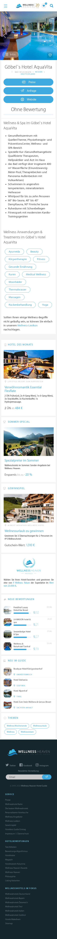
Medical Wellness (36, 274)
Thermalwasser (17, 289)
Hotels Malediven (13, 919)
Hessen (39, 72)
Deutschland (28, 74)
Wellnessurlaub (40, 726)
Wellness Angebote (13, 816)
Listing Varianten (12, 880)
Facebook (27, 765)
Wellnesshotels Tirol (13, 906)
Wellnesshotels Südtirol (15, 915)
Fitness (41, 259)
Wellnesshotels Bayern (15, 898)
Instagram (43, 765)
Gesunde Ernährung (20, 266)
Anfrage (31, 91)
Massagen (15, 297)
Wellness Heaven (12, 872)
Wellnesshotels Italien (14, 911)
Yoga (45, 304)
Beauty (34, 251)
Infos (12, 54)
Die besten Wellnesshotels (16, 808)
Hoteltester (10, 855)
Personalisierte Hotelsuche (16, 812)
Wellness (10, 732)
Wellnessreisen (27, 732)
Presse (7, 800)
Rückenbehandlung (20, 304)
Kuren (12, 274)
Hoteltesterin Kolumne (15, 864)
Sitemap (9, 923)
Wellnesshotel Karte (13, 804)
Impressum (10, 833)
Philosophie (10, 876)
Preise (32, 82)
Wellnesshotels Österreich (16, 902)
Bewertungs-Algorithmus (16, 851)
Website (31, 99)
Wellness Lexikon (12, 821)
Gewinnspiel (10, 825)
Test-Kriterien (11, 847)
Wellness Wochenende (17, 726)
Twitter (12, 765)
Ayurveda (14, 251)
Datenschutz (23, 833)
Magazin (9, 859)
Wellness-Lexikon (27, 325)
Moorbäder (15, 282)
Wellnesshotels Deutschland (17, 894)
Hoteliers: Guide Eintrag (15, 829)
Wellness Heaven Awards (16, 868)
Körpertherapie (18, 259)
